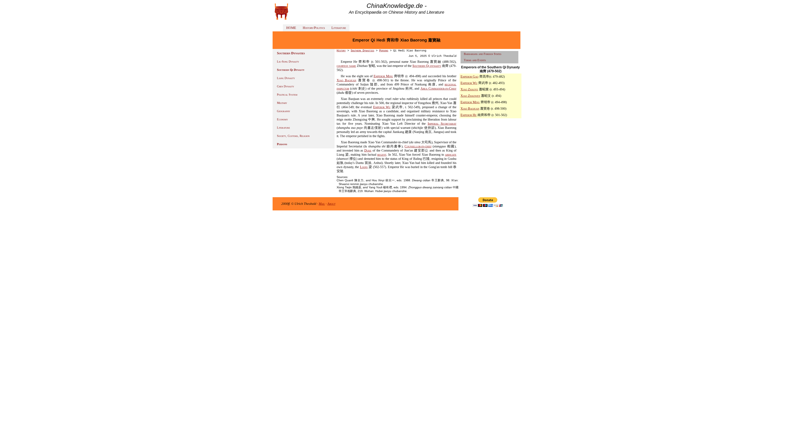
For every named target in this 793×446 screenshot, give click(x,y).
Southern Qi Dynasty (290, 69)
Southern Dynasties (362, 50)
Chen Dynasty (285, 86)
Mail (322, 203)
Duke (368, 150)
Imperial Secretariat (442, 123)
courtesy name (346, 66)
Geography (283, 111)
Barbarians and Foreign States (482, 54)
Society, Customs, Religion (293, 136)
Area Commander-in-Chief (438, 88)
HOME (291, 28)
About (331, 203)
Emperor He (469, 115)
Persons (282, 144)
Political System (287, 94)
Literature (338, 28)
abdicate (450, 154)
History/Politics (314, 28)
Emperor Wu (382, 107)
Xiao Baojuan (346, 80)
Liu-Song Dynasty (288, 61)
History (341, 50)
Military (282, 102)
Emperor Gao (469, 76)
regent (381, 154)
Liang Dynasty (286, 78)
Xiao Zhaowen (470, 95)
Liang (364, 167)
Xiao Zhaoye (469, 89)
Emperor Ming (383, 76)
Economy (282, 119)
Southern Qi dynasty (426, 66)
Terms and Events (475, 60)
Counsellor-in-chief (418, 146)
